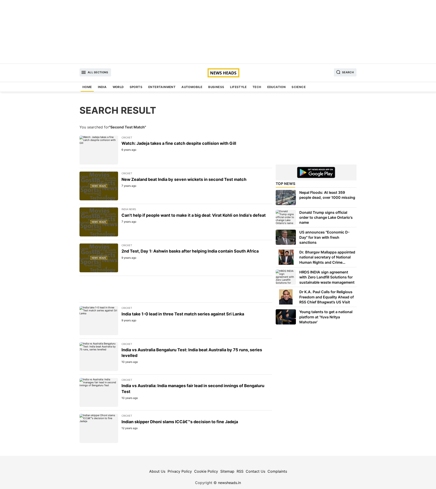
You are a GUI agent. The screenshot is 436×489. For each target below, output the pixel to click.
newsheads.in (229, 482)
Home (87, 87)
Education (276, 87)
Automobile (191, 87)
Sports (136, 87)
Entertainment (162, 87)
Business (216, 87)
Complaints (277, 471)
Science (299, 87)
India (102, 87)
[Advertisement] (218, 32)
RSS (240, 471)
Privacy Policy (180, 471)
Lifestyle (238, 87)
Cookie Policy (206, 471)
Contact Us (255, 471)
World (118, 87)
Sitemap (227, 471)
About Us (157, 471)
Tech (257, 87)
